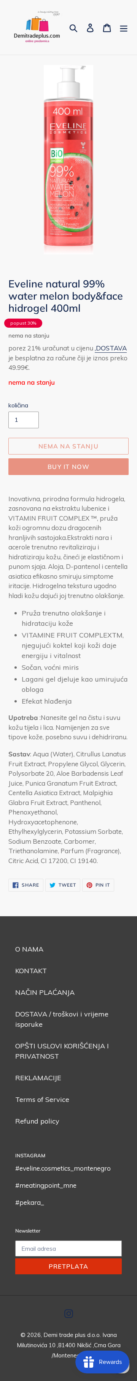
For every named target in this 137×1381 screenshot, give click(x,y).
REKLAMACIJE (38, 1077)
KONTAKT (31, 970)
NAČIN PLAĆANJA (45, 992)
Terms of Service (42, 1099)
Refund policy (37, 1121)
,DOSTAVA (111, 348)
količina (18, 405)
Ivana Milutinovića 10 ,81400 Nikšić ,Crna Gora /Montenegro (69, 1345)
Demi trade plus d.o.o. (72, 1334)
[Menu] (123, 27)
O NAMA (29, 949)
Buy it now (68, 466)
